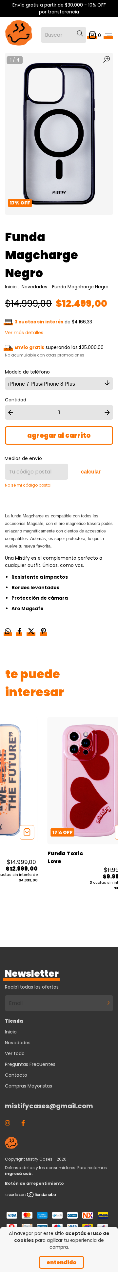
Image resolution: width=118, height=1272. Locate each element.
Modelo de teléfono (27, 372)
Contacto (16, 1075)
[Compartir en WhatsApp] (8, 632)
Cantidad (15, 399)
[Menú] (108, 35)
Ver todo (15, 1053)
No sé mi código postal (28, 485)
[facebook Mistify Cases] (23, 1123)
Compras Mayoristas (28, 1086)
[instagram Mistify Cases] (7, 1123)
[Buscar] (80, 34)
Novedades (34, 286)
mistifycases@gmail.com (49, 1105)
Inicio (11, 286)
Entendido (61, 1262)
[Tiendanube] (31, 1196)
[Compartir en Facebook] (20, 632)
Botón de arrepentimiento (34, 1183)
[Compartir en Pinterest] (43, 632)
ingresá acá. (19, 1173)
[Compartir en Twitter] (32, 632)
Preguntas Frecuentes (30, 1064)
